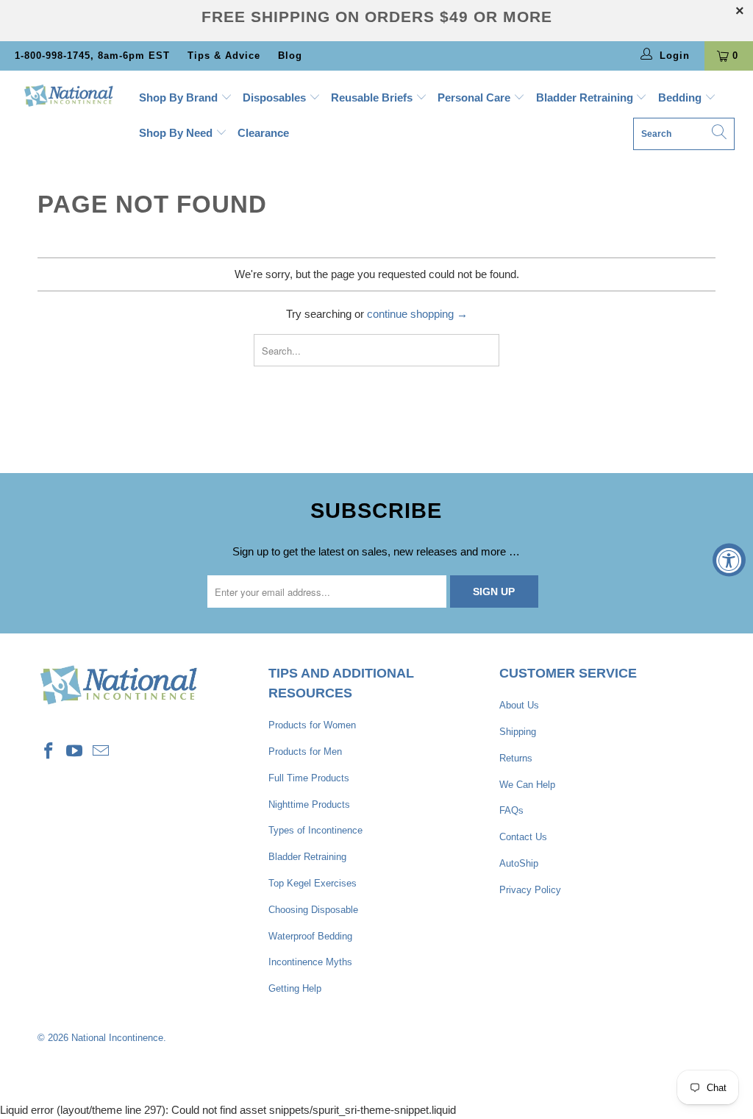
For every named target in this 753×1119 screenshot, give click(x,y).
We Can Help (527, 784)
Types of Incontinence (315, 830)
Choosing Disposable (313, 909)
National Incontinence (117, 1037)
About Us (519, 705)
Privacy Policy (530, 889)
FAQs (511, 810)
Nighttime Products (309, 804)
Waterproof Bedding (310, 936)
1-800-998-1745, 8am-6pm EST (92, 55)
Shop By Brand (180, 97)
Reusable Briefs (373, 97)
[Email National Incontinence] (101, 751)
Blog (290, 55)
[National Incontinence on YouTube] (75, 751)
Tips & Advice (224, 55)
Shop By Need (177, 133)
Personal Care (475, 97)
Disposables (276, 97)
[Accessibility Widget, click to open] (729, 559)
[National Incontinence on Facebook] (49, 751)
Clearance (263, 133)
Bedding (681, 97)
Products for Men (305, 751)
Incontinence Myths (310, 961)
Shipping (517, 731)
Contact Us (523, 836)
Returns (515, 758)
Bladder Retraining (586, 97)
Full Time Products (308, 778)
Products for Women (312, 725)
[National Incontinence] (68, 95)
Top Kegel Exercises (312, 883)
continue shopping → (417, 314)
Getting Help (294, 988)
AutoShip (518, 863)
